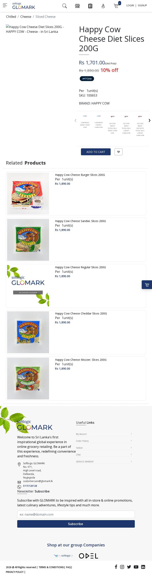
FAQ (68, 567)
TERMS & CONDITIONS (51, 567)
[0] (116, 5)
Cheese (25, 16)
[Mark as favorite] (119, 151)
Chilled (11, 16)
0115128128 (30, 486)
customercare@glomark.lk (38, 481)
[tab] (85, 122)
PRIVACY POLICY (15, 572)
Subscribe (76, 524)
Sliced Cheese (46, 16)
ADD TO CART (95, 152)
